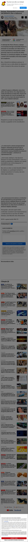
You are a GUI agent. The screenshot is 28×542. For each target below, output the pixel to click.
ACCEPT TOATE (14, 538)
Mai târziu (15, 8)
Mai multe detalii (6, 521)
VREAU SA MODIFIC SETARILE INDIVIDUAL (14, 540)
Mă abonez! (23, 8)
